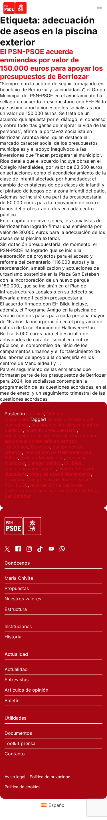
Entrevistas (17, 679)
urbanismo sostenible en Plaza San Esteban (52, 493)
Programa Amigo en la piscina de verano (48, 480)
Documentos (18, 733)
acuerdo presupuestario (51, 430)
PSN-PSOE (16, 485)
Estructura (16, 609)
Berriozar (40, 447)
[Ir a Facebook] (18, 550)
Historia (13, 637)
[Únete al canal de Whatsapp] (62, 550)
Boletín (12, 700)
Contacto (15, 754)
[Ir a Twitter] (7, 550)
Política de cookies (23, 786)
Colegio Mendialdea (42, 457)
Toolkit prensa (20, 743)
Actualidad (16, 669)
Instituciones (18, 626)
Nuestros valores (23, 598)
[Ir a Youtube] (51, 550)
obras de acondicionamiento (60, 474)
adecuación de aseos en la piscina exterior (50, 435)
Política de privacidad (50, 776)
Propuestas (17, 588)
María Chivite (19, 578)
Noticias (35, 413)
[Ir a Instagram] (29, 550)
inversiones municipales (30, 468)
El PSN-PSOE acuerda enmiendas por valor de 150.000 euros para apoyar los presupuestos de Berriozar (51, 63)
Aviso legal (15, 776)
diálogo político (45, 463)
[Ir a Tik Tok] (40, 550)
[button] (99, 7)
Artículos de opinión (26, 690)
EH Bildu (73, 463)
